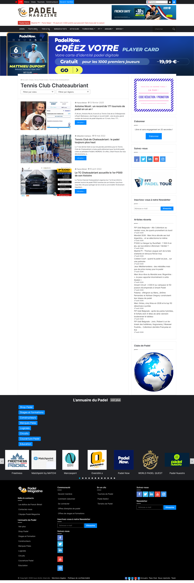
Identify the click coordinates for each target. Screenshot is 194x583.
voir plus (115, 400)
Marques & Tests (60, 29)
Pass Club (153, 578)
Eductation (23, 565)
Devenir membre (66, 2)
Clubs (33, 2)
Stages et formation (26, 536)
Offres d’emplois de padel (69, 508)
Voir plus (22, 526)
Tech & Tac (46, 29)
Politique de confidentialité (79, 578)
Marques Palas (24, 546)
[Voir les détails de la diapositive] (153, 181)
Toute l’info (32, 29)
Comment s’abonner (66, 499)
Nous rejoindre (164, 578)
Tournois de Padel (105, 494)
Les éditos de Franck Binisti (30, 504)
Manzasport (43, 473)
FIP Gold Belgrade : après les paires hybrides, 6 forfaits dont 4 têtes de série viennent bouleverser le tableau (153, 314)
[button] (79, 478)
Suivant (170, 181)
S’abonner (154, 136)
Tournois (40, 2)
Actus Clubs (74, 29)
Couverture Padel (25, 560)
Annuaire (108, 29)
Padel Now (97, 473)
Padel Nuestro (150, 473)
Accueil (22, 29)
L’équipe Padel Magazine (29, 514)
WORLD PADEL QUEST (124, 473)
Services (119, 29)
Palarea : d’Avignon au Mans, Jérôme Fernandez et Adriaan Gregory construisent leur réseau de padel (152, 295)
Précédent (137, 181)
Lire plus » (80, 122)
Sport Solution (177, 473)
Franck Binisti (82, 103)
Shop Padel (23, 531)
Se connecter (63, 504)
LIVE (20, 2)
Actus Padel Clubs (41, 80)
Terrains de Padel (105, 504)
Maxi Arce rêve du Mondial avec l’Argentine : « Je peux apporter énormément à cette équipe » (153, 277)
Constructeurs (52, 2)
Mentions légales (59, 578)
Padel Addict (103, 499)
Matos (26, 2)
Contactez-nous (25, 509)
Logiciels (22, 551)
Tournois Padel (88, 29)
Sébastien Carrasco (84, 136)
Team (173, 578)
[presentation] (2, 461)
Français (152, 2)
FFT (99, 29)
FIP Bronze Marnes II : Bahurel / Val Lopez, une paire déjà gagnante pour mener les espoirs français (74, 23)
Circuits (21, 556)
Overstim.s (70, 473)
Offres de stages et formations (71, 513)
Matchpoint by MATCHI (17, 473)
